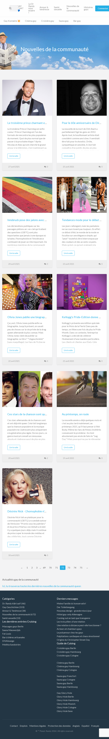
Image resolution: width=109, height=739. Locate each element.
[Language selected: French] (97, 736)
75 (81, 567)
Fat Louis (6, 633)
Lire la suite (13, 156)
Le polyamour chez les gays (70, 632)
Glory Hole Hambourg (68, 700)
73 (69, 567)
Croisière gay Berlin (66, 648)
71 (56, 567)
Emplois (24, 725)
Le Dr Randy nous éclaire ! (31, 8)
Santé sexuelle (58, 8)
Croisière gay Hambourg (69, 651)
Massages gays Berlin (12, 626)
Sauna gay (64, 21)
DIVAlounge (8, 640)
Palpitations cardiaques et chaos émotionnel (78, 636)
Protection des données (59, 725)
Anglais (76, 725)
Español (85, 725)
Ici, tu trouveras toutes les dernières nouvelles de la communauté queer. (41, 586)
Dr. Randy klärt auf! (11, 603)
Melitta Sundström (11, 644)
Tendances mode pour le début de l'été (85, 220)
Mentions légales (37, 725)
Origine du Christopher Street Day (73, 639)
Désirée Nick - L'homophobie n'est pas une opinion (37, 511)
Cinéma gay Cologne (67, 670)
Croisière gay (47, 21)
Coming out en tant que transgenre (73, 618)
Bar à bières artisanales (13, 637)
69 (44, 567)
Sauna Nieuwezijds (11, 630)
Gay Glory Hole (64, 693)
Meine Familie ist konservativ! (71, 603)
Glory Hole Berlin (65, 696)
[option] (96, 736)
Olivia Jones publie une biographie (27, 317)
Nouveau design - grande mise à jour (74, 610)
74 (75, 567)
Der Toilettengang (66, 607)
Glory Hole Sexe (65, 711)
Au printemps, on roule (75, 414)
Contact (14, 725)
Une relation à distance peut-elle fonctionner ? (79, 625)
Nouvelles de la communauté (73, 8)
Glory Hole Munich (66, 703)
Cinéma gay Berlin (65, 662)
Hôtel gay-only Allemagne (69, 614)
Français (95, 725)
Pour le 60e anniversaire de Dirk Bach (84, 122)
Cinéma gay (30, 21)
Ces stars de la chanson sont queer (28, 414)
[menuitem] (20, 8)
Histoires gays (88, 8)
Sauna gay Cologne (66, 679)
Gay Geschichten (10, 607)
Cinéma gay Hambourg (68, 666)
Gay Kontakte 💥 (12, 21)
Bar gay (77, 21)
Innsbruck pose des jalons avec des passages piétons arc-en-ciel (45, 220)
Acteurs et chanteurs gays (69, 628)
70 (50, 567)
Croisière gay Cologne (67, 655)
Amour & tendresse (44, 8)
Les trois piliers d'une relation (71, 621)
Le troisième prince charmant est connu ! (31, 122)
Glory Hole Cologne (66, 707)
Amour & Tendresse (11, 610)
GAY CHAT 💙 (20, 8)
